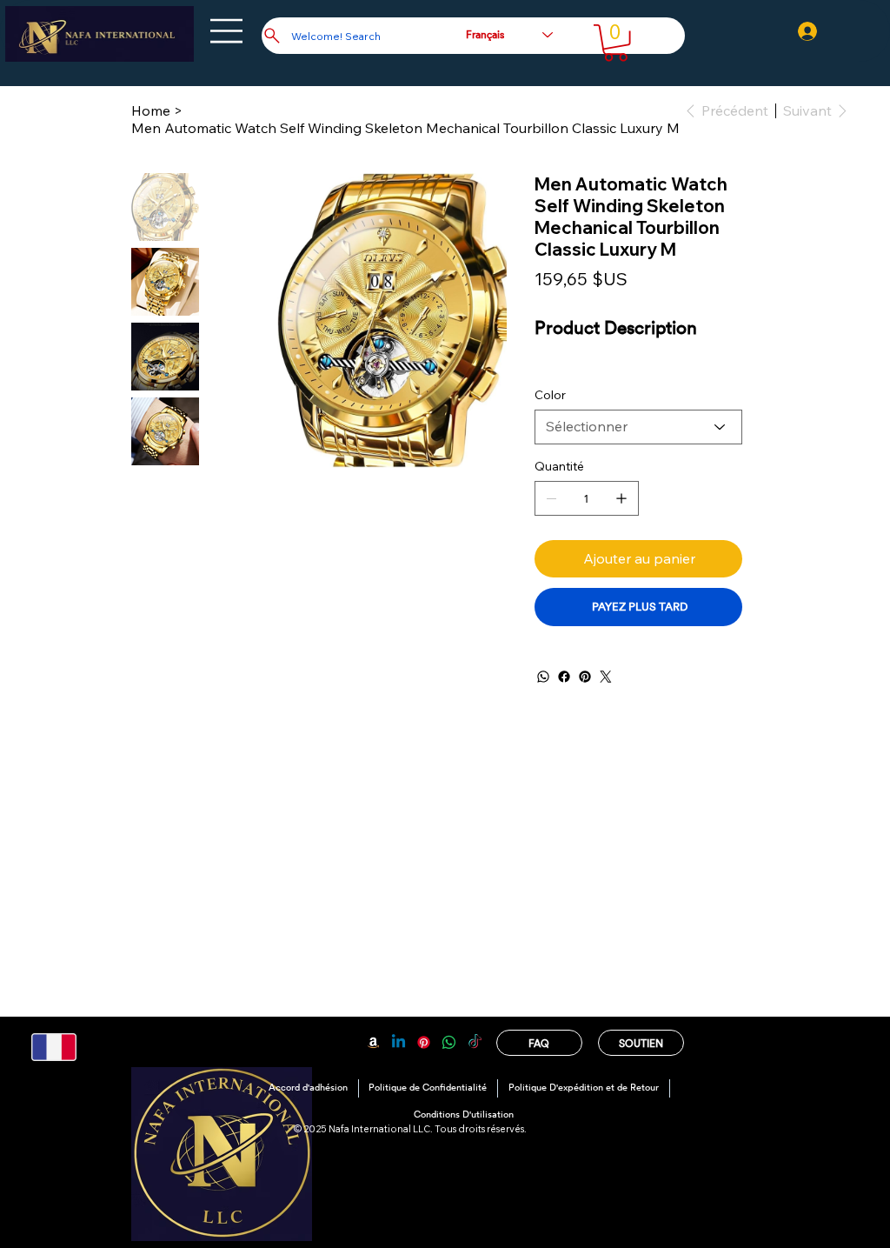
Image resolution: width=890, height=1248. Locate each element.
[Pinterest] (585, 676)
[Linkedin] (398, 1042)
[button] (616, 43)
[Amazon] (373, 1042)
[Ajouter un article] (621, 498)
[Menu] (227, 31)
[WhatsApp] (543, 676)
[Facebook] (564, 676)
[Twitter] (605, 676)
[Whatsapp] (449, 1042)
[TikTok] (475, 1042)
